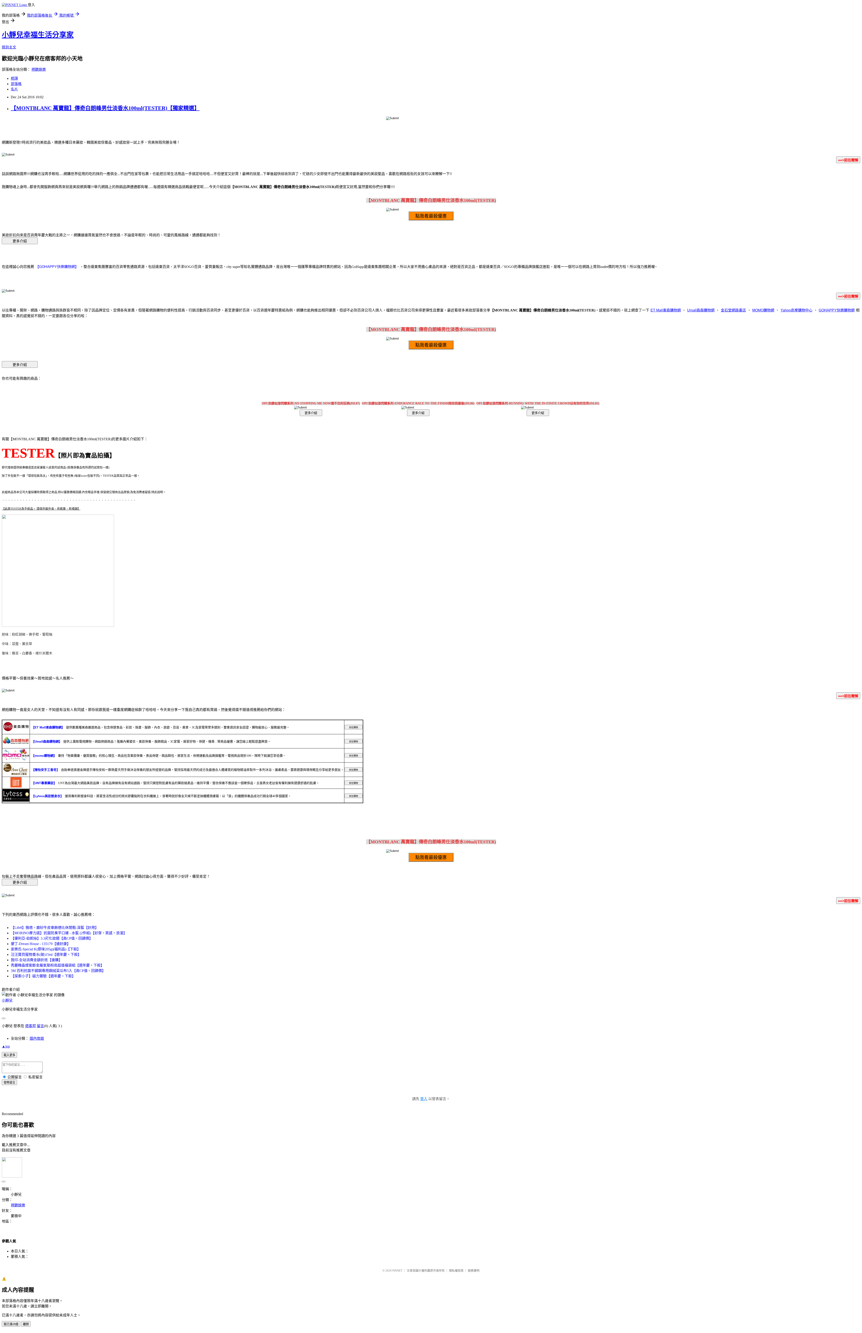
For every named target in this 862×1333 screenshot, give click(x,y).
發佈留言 (9, 1082)
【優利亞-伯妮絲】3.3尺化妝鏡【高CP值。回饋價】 (52, 938)
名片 (14, 89)
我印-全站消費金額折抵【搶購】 (36, 960)
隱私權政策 (456, 1270)
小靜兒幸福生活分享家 (38, 35)
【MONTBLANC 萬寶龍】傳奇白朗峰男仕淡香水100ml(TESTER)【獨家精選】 (105, 108)
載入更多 (9, 1055)
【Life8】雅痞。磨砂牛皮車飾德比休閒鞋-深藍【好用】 (55, 928)
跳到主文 (9, 47)
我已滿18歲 (11, 1324)
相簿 (14, 78)
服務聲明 (473, 1270)
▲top (6, 1046)
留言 (40, 1026)
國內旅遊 (37, 1038)
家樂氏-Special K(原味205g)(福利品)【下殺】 (46, 949)
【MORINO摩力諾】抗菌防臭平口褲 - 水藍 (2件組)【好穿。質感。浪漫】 (69, 933)
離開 (26, 1324)
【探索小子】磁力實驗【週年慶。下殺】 (43, 976)
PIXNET (397, 1270)
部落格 (16, 84)
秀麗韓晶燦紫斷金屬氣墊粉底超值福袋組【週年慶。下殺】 (57, 965)
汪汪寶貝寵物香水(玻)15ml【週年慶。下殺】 (46, 954)
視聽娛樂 (38, 69)
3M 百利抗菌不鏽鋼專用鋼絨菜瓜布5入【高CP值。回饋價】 (58, 971)
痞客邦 (30, 1026)
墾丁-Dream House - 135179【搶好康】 (40, 944)
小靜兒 (7, 1000)
